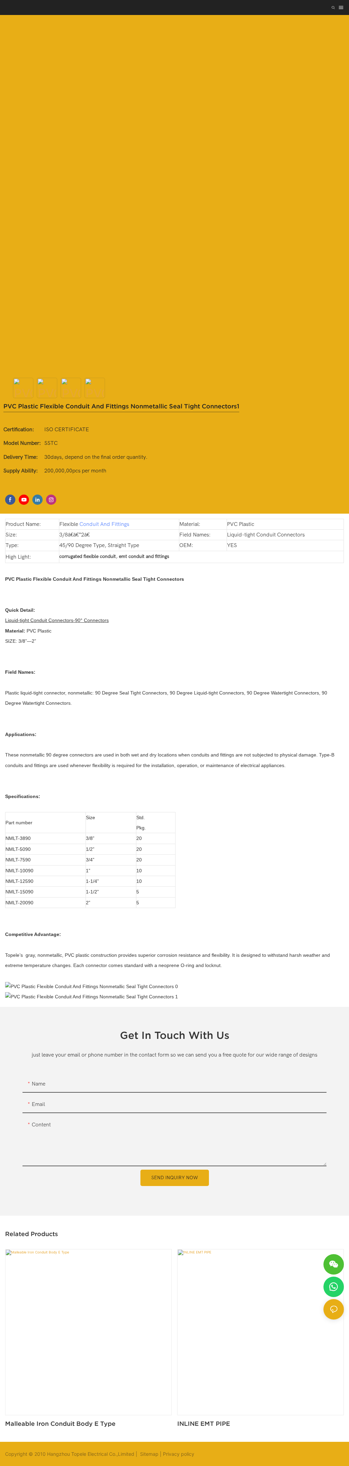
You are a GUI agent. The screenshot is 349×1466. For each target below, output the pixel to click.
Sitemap (148, 1454)
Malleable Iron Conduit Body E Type (60, 1423)
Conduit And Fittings (104, 524)
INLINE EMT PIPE (203, 1423)
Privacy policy (178, 1454)
